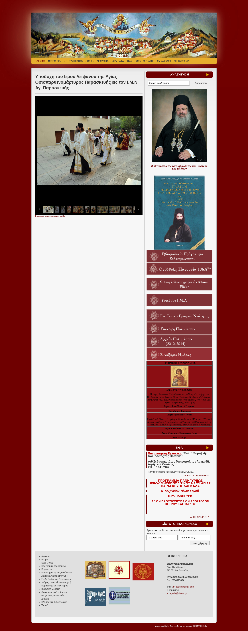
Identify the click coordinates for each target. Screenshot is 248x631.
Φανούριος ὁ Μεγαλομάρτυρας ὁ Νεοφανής (178, 394)
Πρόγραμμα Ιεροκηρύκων (53, 566)
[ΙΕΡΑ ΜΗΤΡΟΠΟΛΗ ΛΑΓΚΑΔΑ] (124, 35)
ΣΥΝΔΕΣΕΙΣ (164, 61)
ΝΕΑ (129, 61)
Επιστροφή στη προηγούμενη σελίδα (50, 216)
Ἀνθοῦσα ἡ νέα (203, 400)
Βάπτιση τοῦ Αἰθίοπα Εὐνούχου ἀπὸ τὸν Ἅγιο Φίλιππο (171, 400)
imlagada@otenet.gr (177, 593)
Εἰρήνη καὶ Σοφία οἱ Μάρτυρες (196, 424)
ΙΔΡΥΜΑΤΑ (118, 61)
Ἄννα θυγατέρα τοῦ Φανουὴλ (177, 422)
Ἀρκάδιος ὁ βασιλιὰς (173, 402)
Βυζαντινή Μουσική (50, 589)
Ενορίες (45, 559)
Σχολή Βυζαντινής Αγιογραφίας (56, 579)
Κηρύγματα (46, 569)
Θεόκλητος (190, 402)
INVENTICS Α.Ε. (200, 626)
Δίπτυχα (45, 599)
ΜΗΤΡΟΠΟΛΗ (55, 61)
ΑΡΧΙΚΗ (40, 61)
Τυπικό (44, 605)
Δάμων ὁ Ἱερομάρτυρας (170, 424)
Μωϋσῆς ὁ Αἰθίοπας (156, 419)
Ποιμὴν (153, 394)
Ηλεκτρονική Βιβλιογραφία (54, 602)
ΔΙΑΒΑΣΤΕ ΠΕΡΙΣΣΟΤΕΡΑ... (197, 475)
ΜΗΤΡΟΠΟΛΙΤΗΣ (74, 61)
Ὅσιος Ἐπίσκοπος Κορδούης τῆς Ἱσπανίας (191, 397)
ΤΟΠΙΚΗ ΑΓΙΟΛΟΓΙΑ (97, 61)
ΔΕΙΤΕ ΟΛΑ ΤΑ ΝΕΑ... (200, 517)
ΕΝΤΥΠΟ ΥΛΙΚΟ (144, 61)
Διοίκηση (45, 556)
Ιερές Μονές (47, 563)
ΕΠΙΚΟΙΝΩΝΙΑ (181, 61)
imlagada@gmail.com (183, 587)
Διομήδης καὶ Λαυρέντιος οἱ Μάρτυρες (184, 419)
